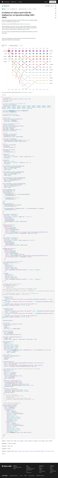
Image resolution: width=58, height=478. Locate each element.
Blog (40, 467)
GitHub (51, 472)
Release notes (28, 472)
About (51, 467)
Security (25, 475)
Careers (51, 468)
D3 (26, 471)
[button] (0, 11)
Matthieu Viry (7, 5)
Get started (52, 1)
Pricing (20, 1)
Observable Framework (30, 468)
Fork (48, 5)
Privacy (21, 475)
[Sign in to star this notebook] (51, 6)
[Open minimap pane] (56, 11)
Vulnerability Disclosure (40, 475)
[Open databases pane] (56, 8)
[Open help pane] (56, 18)
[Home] (7, 469)
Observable (28, 467)
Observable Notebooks (17, 467)
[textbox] (28, 267)
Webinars (40, 468)
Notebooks (6, 1)
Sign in (46, 1)
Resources (13, 1)
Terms (31, 475)
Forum (40, 472)
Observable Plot (29, 469)
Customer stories (42, 471)
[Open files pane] (56, 6)
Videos (40, 469)
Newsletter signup (53, 471)
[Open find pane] (56, 15)
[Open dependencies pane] (56, 13)
